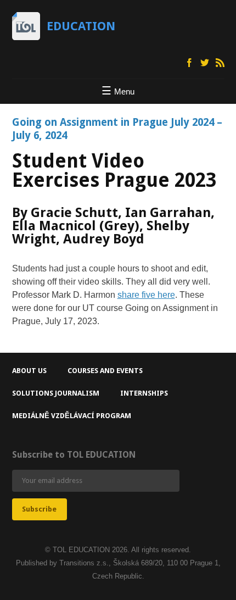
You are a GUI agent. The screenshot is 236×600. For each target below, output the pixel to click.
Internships (144, 393)
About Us (29, 370)
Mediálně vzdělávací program (71, 416)
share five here (146, 294)
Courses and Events (105, 370)
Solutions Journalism (55, 393)
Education (81, 26)
